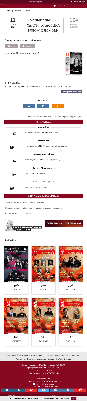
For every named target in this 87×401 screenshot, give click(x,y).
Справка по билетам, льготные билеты (20, 214)
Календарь (29, 46)
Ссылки (51, 359)
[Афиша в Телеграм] (80, 390)
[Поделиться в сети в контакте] (29, 106)
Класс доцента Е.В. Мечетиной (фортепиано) (42, 160)
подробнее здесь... (76, 117)
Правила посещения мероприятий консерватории (24, 202)
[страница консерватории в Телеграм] (7, 390)
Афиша (8, 10)
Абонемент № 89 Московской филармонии (41, 132)
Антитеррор (20, 359)
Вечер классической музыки (36, 187)
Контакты (67, 359)
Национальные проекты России (66, 355)
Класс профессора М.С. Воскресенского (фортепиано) (46, 146)
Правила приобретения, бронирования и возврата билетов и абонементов (34, 208)
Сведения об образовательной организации (35, 355)
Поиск (12, 46)
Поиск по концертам (22, 10)
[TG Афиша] (19, 390)
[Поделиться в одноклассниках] (58, 106)
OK (73, 398)
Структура (12, 355)
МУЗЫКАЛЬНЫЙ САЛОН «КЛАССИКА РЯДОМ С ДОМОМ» (43, 25)
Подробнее (64, 398)
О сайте (59, 359)
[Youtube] (31, 390)
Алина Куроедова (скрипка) (35, 173)
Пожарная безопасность (36, 359)
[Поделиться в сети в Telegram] (43, 106)
